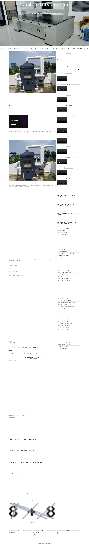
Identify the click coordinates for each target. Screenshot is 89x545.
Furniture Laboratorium (44, 4)
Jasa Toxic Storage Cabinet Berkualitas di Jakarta (64, 300)
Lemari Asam (52, 48)
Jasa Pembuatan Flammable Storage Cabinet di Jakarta (65, 253)
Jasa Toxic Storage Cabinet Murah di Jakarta (63, 327)
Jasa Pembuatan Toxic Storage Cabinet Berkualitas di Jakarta (66, 306)
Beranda (2, 48)
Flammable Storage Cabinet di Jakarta (63, 259)
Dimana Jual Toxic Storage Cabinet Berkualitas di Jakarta (65, 298)
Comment (32, 484)
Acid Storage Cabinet (33, 48)
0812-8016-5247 (59, 60)
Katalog (58, 533)
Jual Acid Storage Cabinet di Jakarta (62, 255)
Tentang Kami (86, 48)
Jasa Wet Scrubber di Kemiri (61, 251)
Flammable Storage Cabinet (17, 48)
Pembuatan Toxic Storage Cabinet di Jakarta (64, 344)
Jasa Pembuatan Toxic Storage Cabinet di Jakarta (64, 342)
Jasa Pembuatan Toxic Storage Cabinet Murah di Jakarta (65, 323)
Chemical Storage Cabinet (8, 48)
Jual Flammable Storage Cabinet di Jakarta (63, 249)
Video (57, 532)
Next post (55, 479)
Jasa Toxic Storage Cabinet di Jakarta (63, 346)
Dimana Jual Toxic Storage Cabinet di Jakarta (64, 338)
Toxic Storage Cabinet (41, 48)
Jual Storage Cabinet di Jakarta (62, 274)
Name (28, 493)
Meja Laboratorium (63, 48)
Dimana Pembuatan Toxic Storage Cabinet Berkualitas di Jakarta (66, 294)
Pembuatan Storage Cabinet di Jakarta (63, 270)
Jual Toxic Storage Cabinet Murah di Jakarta (63, 280)
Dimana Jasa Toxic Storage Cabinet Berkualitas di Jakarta (65, 296)
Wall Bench (73, 48)
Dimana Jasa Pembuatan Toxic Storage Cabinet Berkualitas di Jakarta (67, 302)
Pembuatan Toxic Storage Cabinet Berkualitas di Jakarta (65, 308)
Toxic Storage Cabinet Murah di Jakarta (63, 331)
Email (28, 495)
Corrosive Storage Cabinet (25, 48)
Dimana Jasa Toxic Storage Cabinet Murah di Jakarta (64, 317)
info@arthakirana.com (60, 62)
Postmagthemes (50, 543)
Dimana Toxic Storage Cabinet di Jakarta (63, 340)
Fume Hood (57, 48)
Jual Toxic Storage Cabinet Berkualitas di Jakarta (64, 268)
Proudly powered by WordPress (41, 543)
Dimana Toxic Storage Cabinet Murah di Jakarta (64, 321)
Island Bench (68, 48)
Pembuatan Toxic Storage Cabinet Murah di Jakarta (64, 325)
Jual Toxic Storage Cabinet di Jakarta (63, 348)
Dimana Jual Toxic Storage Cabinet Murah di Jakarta (64, 319)
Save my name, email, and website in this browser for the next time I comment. (33, 500)
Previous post (10, 479)
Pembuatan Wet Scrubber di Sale (62, 278)
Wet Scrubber (47, 48)
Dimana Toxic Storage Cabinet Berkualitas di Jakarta (64, 304)
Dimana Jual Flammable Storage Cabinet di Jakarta (64, 272)
